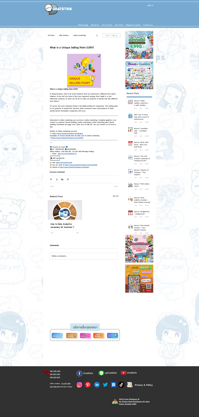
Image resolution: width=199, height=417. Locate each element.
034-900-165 (55, 386)
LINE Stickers (64, 35)
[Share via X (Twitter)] (57, 179)
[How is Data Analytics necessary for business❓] (65, 210)
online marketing (79, 35)
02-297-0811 (65, 383)
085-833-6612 (55, 377)
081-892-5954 (55, 374)
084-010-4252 (55, 371)
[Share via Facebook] (51, 179)
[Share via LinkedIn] (62, 179)
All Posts (51, 35)
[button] (106, 25)
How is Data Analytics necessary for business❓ (63, 225)
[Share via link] (68, 179)
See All (115, 196)
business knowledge (57, 172)
